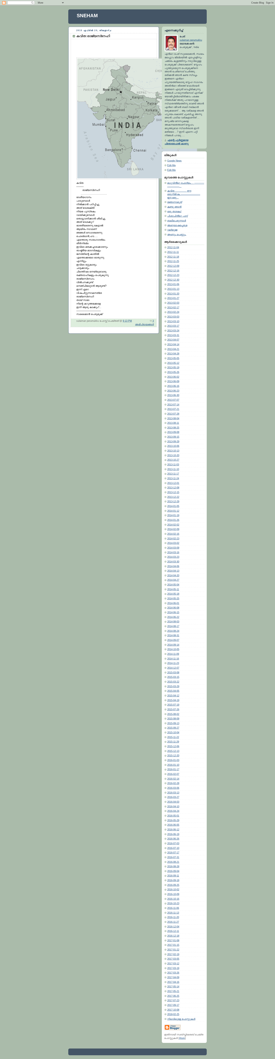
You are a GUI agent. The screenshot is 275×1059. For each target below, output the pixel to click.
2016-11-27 (173, 922)
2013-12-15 (173, 492)
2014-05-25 (173, 598)
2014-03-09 (173, 548)
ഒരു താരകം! (174, 211)
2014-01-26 (173, 520)
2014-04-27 (173, 580)
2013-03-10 (173, 321)
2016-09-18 (173, 880)
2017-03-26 (173, 972)
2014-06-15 (173, 612)
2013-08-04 (173, 418)
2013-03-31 (173, 335)
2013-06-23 (173, 391)
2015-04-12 (173, 695)
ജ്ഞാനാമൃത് (174, 202)
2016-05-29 (173, 820)
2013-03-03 (173, 317)
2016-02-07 (173, 774)
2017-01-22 (173, 949)
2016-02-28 (173, 783)
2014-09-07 (173, 640)
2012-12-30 (173, 280)
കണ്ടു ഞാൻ (174, 207)
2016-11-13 (173, 913)
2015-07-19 (173, 705)
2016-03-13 (173, 792)
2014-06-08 (173, 608)
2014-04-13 (173, 571)
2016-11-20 (173, 917)
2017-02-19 (173, 954)
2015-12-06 (173, 746)
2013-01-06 (173, 284)
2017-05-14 (173, 986)
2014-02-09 (173, 529)
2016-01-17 (173, 769)
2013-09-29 (173, 441)
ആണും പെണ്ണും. (176, 234)
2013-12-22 (173, 497)
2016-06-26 (173, 839)
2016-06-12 (173, 829)
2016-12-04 (173, 926)
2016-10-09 (173, 894)
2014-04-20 (173, 575)
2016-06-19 (173, 834)
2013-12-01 (173, 483)
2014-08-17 (173, 626)
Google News (174, 160)
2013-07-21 (173, 409)
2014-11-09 (173, 654)
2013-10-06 (173, 446)
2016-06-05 (173, 825)
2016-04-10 (173, 806)
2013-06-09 (173, 381)
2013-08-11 (173, 423)
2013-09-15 (173, 437)
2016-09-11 (173, 875)
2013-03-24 (173, 330)
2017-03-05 (173, 959)
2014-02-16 (173, 534)
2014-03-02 (173, 543)
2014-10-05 (173, 649)
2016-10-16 (173, 899)
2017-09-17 (173, 1005)
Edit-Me (171, 165)
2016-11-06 (173, 908)
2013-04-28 (173, 353)
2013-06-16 (173, 386)
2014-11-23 (173, 663)
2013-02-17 (173, 307)
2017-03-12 (173, 963)
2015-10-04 (173, 732)
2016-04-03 (173, 802)
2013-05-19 (173, 367)
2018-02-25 (173, 1014)
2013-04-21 (173, 349)
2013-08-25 (173, 427)
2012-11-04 (173, 247)
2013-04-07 (173, 340)
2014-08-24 (173, 631)
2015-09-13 (173, 723)
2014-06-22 (173, 617)
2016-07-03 (173, 843)
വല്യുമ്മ (172, 230)
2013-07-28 (173, 414)
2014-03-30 (173, 561)
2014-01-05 (173, 506)
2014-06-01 (173, 603)
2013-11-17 (173, 474)
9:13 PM (127, 321)
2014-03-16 (173, 552)
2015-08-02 (173, 714)
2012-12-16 (173, 270)
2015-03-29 (173, 686)
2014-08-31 (173, 635)
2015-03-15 (173, 677)
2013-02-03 (173, 303)
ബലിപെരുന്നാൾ (176, 220)
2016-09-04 (173, 871)
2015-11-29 (173, 741)
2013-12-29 (173, 501)
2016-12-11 (173, 931)
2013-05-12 (173, 363)
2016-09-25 (173, 885)
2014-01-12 (173, 511)
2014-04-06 (173, 566)
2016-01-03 (173, 760)
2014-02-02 (173, 525)
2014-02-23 (173, 538)
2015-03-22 (173, 682)
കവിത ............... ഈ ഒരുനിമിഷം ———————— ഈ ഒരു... (183, 194)
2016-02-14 (173, 779)
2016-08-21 (173, 862)
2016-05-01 (173, 815)
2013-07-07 (173, 400)
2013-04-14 (173, 344)
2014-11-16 (173, 658)
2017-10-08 (173, 1010)
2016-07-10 (173, 848)
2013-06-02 (173, 377)
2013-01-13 (173, 289)
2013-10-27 (173, 460)
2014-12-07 (173, 668)
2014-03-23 (173, 557)
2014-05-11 (173, 589)
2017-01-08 (173, 940)
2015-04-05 (173, 691)
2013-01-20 (173, 293)
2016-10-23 (173, 903)
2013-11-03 (173, 464)
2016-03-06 (173, 788)
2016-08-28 (173, 866)
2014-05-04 (173, 584)
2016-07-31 (173, 857)
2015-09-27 (173, 728)
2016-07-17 (173, 852)
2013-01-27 (173, 298)
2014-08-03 (173, 621)
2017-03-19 (173, 968)
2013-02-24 (173, 312)
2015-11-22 (173, 737)
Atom (182, 1038)
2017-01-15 (173, 945)
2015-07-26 (173, 709)
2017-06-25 (173, 996)
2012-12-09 (173, 266)
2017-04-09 (173, 977)
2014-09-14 (173, 645)
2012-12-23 (173, 275)
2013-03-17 (173, 326)
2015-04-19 (173, 700)
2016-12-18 (173, 936)
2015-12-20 (173, 755)
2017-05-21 (173, 991)
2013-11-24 (173, 478)
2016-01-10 (173, 765)
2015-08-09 (173, 718)
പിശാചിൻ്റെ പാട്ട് (177, 216)
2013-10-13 (173, 450)
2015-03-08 (173, 672)
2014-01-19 (173, 515)
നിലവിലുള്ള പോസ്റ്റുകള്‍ (181, 1019)
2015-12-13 (173, 751)
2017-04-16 (173, 982)
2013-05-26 (173, 372)
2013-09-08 (173, 432)
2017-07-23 (173, 1000)
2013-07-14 (173, 404)
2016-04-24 (173, 811)
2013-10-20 (173, 455)
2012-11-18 (173, 257)
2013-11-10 (173, 469)
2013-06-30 (173, 395)
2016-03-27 (173, 797)
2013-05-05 (173, 358)
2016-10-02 (173, 889)
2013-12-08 (173, 487)
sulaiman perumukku (191, 40)
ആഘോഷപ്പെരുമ (177, 225)
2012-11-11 (173, 252)
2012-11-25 (173, 261)
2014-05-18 (173, 594)
